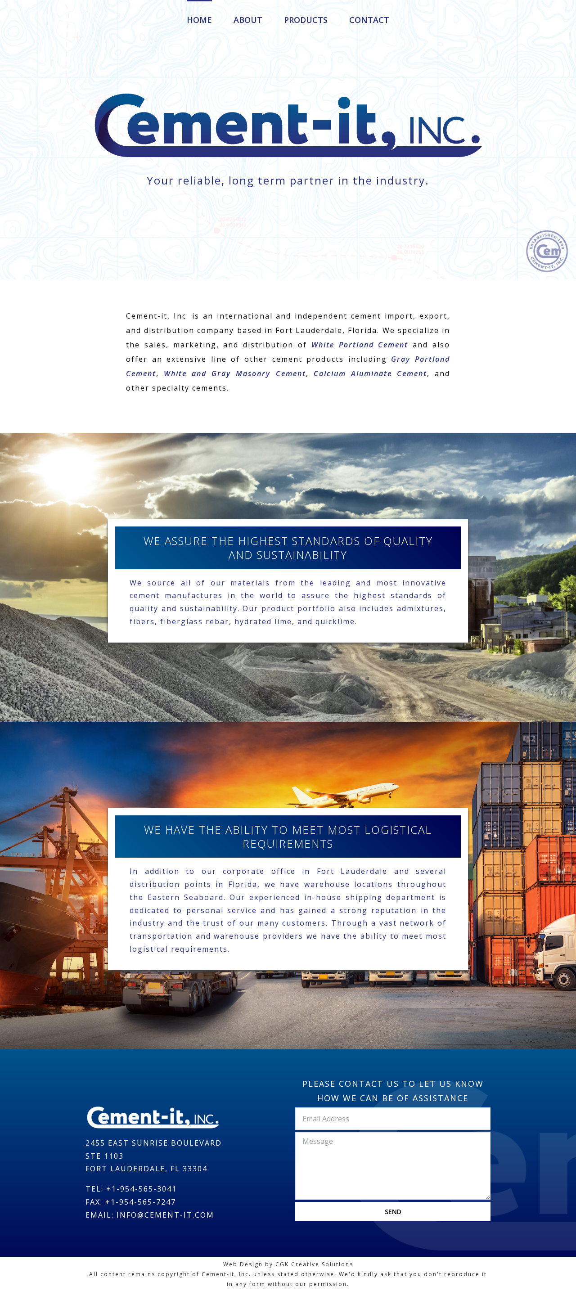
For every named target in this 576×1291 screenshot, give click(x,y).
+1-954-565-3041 (141, 1189)
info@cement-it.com (165, 1215)
